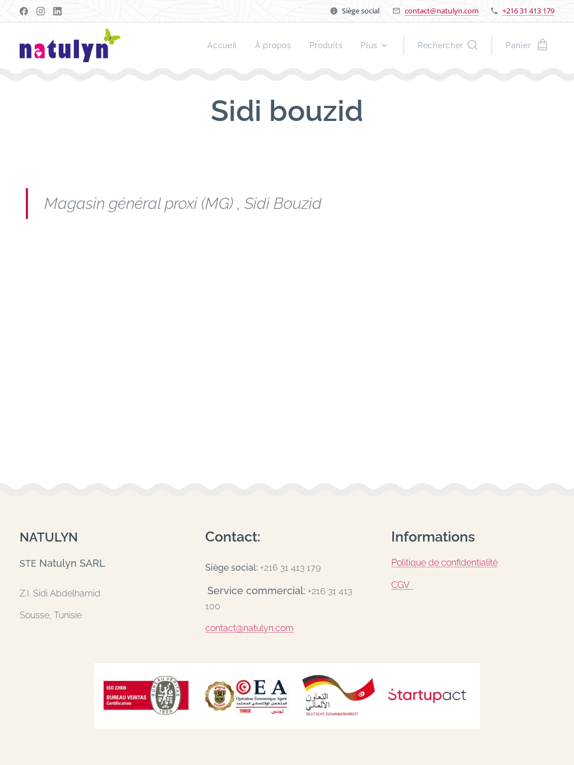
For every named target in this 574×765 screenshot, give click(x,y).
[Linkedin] (57, 11)
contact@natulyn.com (442, 11)
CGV (402, 585)
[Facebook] (24, 11)
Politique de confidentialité (444, 562)
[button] (448, 45)
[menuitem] (225, 45)
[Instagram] (41, 11)
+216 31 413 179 (528, 11)
